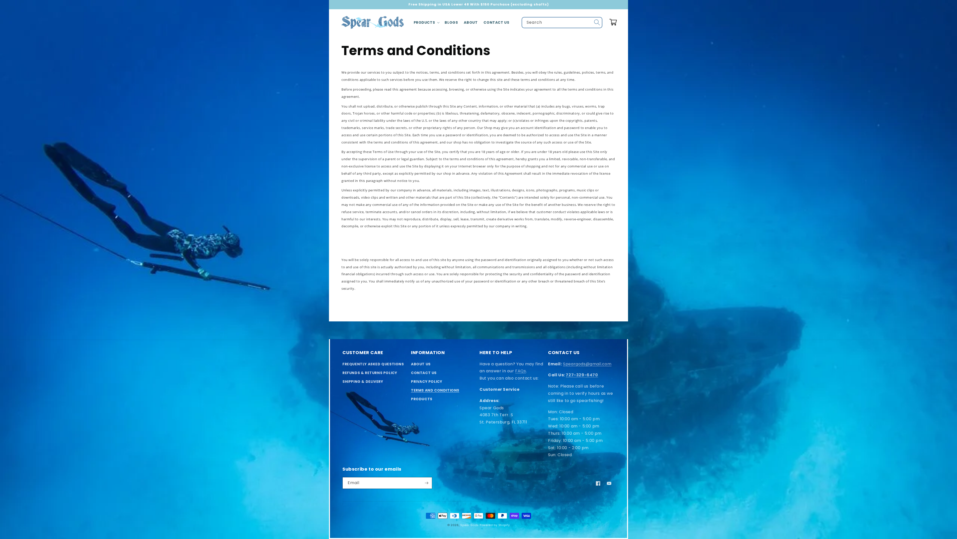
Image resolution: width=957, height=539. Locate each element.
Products (421, 399)
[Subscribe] (426, 483)
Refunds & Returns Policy (369, 372)
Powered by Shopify (495, 525)
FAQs (520, 371)
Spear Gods (469, 525)
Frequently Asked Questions (373, 364)
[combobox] (562, 22)
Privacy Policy (426, 381)
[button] (426, 22)
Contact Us (424, 372)
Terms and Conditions (435, 390)
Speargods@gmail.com (587, 364)
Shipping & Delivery (362, 381)
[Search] (596, 22)
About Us (421, 364)
